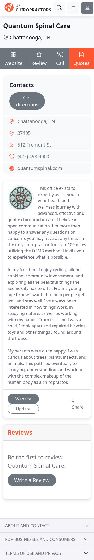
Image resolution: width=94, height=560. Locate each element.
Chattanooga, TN (30, 37)
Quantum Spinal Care (36, 25)
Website (13, 63)
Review (39, 63)
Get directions (27, 101)
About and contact (27, 525)
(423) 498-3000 (33, 156)
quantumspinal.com (39, 168)
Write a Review (32, 480)
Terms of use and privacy (33, 553)
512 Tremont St (34, 145)
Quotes (81, 63)
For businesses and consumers (40, 539)
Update (23, 409)
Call (60, 63)
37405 (24, 133)
